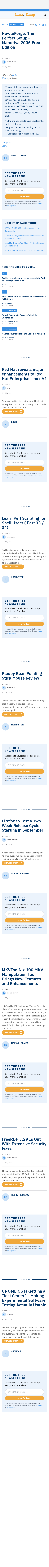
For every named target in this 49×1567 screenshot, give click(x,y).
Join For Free (24, 196)
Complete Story (11, 412)
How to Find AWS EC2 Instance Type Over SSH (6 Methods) (24, 298)
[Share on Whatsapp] (46, 25)
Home (4, 25)
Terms (40, 203)
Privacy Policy (11, 206)
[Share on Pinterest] (43, 25)
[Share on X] (40, 25)
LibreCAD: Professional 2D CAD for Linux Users (24, 250)
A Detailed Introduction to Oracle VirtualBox (23, 334)
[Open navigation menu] (4, 15)
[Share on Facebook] (36, 25)
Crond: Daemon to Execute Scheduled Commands (20, 316)
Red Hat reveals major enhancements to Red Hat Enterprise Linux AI (23, 279)
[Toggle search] (45, 15)
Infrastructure (16, 25)
